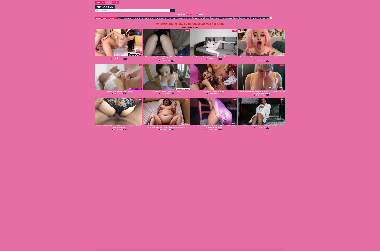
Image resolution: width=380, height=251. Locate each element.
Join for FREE (100, 2)
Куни (248, 18)
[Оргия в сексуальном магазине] (213, 77)
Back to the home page (190, 27)
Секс (119, 18)
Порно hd (137, 18)
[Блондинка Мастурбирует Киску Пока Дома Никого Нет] (213, 42)
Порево (242, 18)
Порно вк (254, 18)
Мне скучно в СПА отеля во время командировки (261, 125)
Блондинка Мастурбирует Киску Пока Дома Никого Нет (214, 57)
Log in (108, 2)
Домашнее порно (147, 18)
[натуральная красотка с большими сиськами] (166, 77)
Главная (98, 18)
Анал (169, 18)
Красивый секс (264, 18)
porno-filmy (104, 7)
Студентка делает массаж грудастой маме (119, 91)
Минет (207, 18)
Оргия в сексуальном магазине (214, 91)
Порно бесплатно (160, 18)
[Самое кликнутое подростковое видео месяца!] (118, 42)
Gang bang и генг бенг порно (182, 18)
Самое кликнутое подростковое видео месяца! (119, 57)
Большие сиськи (227, 18)
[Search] (172, 10)
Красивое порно (198, 18)
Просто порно (215, 18)
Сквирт (236, 18)
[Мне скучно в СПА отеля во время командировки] (261, 111)
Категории (112, 18)
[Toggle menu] (95, 5)
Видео (105, 18)
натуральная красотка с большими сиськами (166, 91)
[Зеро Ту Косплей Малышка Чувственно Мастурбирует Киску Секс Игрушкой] (261, 42)
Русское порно (127, 18)
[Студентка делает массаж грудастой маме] (118, 77)
